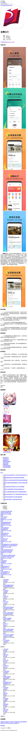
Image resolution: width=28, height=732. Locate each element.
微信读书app (6, 457)
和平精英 (5, 711)
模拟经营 (3, 723)
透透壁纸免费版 (6, 461)
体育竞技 (11, 723)
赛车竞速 (7, 723)
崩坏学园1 (5, 581)
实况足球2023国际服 (8, 636)
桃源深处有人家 (6, 683)
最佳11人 (5, 625)
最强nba (5, 694)
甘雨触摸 (5, 592)
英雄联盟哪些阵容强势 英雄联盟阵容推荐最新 (13, 477)
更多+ (2, 472)
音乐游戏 (20, 721)
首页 (2, 5)
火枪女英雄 (5, 641)
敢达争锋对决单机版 (8, 608)
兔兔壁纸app (6, 458)
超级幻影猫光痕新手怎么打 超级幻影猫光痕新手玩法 (15, 494)
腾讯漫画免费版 (6, 465)
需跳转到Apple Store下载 (8, 42)
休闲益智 (7, 721)
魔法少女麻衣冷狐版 (8, 630)
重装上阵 (5, 656)
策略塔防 (25, 721)
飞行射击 (11, 721)
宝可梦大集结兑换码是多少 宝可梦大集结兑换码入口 (15, 475)
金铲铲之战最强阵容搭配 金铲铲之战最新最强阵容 (14, 491)
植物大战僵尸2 (6, 678)
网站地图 (3, 725)
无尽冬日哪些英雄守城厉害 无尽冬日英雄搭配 (13, 486)
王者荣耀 (5, 700)
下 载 (2, 42)
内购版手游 (16, 723)
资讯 (9, 5)
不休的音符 (5, 672)
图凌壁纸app (6, 460)
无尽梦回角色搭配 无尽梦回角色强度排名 (12, 499)
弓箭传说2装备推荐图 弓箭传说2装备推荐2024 (13, 489)
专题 (11, 5)
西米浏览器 (5, 463)
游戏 (4, 5)
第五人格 (5, 661)
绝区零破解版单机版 (8, 586)
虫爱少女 (5, 597)
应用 (6, 5)
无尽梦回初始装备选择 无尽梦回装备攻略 (12, 496)
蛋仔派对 (5, 650)
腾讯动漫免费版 (6, 467)
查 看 (4, 583)
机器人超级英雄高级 (8, 614)
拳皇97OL (5, 667)
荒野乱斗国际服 (6, 619)
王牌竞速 (5, 689)
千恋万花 (5, 603)
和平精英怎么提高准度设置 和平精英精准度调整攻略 (15, 480)
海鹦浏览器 (5, 464)
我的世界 (5, 705)
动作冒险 (16, 721)
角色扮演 (3, 721)
